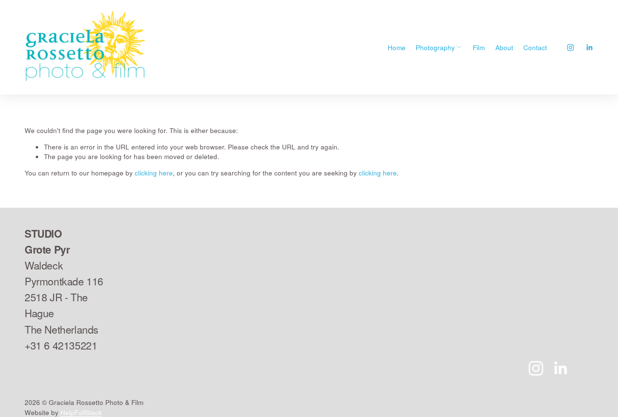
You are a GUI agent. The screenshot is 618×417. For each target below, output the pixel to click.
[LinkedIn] (589, 47)
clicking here (154, 172)
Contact (535, 47)
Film (479, 47)
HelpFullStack (81, 412)
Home (397, 47)
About (504, 47)
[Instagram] (570, 47)
